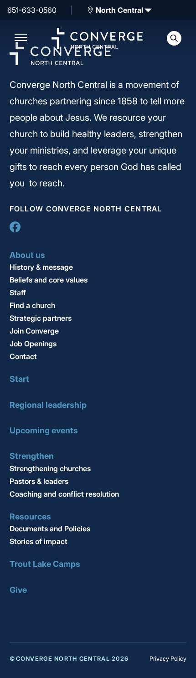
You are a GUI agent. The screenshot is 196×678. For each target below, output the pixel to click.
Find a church (32, 305)
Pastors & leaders (39, 481)
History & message (41, 267)
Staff (18, 292)
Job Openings (33, 343)
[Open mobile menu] (21, 38)
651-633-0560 (32, 10)
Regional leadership (48, 405)
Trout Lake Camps (45, 564)
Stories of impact (38, 541)
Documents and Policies (50, 528)
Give (18, 590)
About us (27, 255)
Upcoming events (44, 430)
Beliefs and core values (49, 279)
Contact (23, 356)
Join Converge (34, 330)
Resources (30, 516)
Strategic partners (41, 318)
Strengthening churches (50, 468)
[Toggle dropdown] (90, 10)
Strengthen (32, 456)
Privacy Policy (168, 658)
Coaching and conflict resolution (64, 493)
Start (19, 379)
